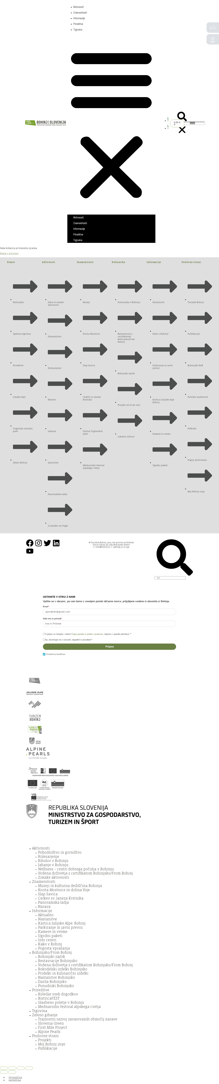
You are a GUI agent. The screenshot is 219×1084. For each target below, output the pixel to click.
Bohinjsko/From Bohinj (52, 952)
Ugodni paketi (50, 936)
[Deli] (20, 1068)
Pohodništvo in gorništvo (59, 852)
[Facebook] (30, 543)
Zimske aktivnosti (53, 877)
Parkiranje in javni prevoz (60, 927)
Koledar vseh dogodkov (58, 994)
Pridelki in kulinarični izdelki (63, 973)
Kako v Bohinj (50, 944)
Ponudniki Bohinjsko (56, 986)
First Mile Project (52, 1027)
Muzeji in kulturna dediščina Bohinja (70, 886)
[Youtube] (30, 551)
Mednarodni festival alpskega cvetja (69, 1007)
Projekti (44, 1040)
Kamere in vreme (52, 932)
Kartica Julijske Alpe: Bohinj (62, 923)
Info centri (47, 940)
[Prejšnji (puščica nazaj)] (4, 1072)
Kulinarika (118, 262)
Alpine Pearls (49, 1032)
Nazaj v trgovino (9, 253)
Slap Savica (48, 894)
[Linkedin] (56, 543)
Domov (11, 262)
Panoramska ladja (53, 902)
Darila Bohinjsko (52, 982)
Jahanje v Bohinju (53, 865)
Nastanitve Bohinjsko (56, 977)
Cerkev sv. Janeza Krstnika (60, 898)
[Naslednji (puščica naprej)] (12, 1072)
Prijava (109, 646)
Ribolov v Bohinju (53, 861)
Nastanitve (47, 919)
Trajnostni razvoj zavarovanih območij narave (77, 1019)
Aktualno (45, 915)
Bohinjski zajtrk (51, 957)
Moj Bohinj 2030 (51, 1044)
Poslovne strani (191, 262)
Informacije (79, 18)
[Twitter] (47, 543)
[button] (111, 123)
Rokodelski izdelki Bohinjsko (62, 969)
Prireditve (78, 24)
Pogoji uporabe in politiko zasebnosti (87, 634)
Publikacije (47, 1048)
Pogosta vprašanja (54, 948)
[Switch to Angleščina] (167, 120)
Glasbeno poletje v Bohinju (61, 1002)
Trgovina (77, 29)
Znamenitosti (80, 12)
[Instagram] (38, 543)
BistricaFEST (49, 998)
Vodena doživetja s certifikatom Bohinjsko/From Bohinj (85, 873)
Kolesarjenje (48, 857)
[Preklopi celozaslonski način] (12, 1068)
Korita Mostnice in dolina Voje (64, 890)
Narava (44, 907)
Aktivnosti (78, 7)
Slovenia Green (51, 1023)
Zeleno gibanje (45, 1015)
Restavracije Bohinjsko (57, 961)
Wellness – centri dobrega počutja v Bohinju (76, 869)
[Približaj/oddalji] (4, 1068)
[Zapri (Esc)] (29, 1068)
